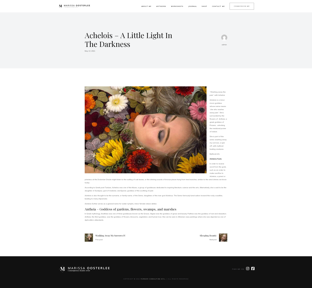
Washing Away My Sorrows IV (110, 235)
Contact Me (218, 6)
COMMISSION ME (242, 6)
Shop (204, 6)
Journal (192, 6)
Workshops (177, 6)
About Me (146, 6)
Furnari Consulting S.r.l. (153, 279)
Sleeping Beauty (208, 235)
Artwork (161, 6)
